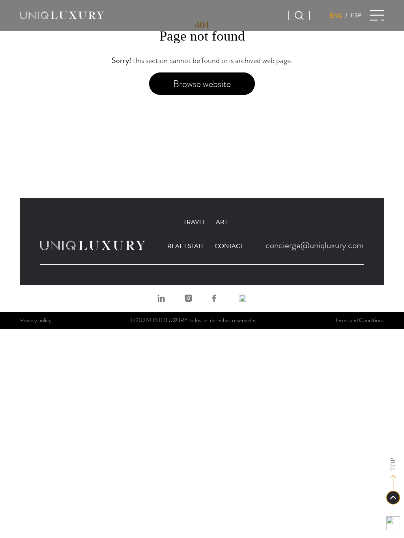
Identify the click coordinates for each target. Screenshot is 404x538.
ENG (335, 15)
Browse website (202, 84)
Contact (229, 246)
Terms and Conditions (359, 320)
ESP (356, 15)
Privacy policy (36, 320)
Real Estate (186, 246)
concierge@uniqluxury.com (315, 245)
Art (222, 222)
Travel (194, 222)
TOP (393, 464)
